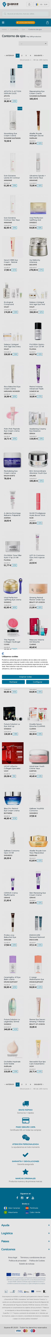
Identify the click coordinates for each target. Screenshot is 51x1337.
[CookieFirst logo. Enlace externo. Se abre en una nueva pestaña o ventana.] (3, 653)
